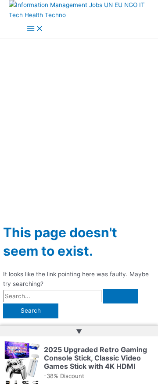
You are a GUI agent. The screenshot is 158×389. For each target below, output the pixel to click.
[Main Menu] (35, 29)
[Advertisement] (79, 122)
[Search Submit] (120, 296)
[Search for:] (70, 296)
